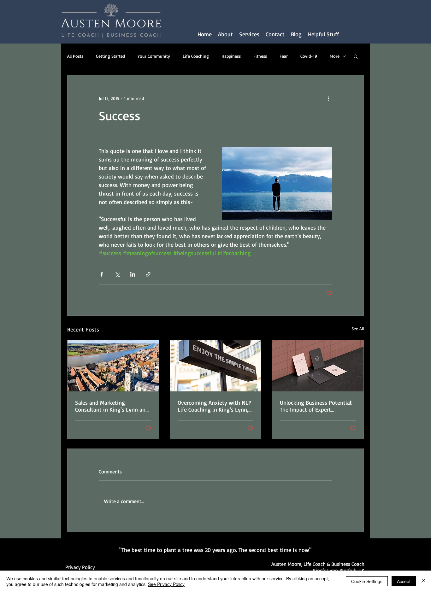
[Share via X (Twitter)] (117, 274)
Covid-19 (308, 56)
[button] (249, 34)
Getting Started (110, 56)
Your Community (154, 56)
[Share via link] (148, 274)
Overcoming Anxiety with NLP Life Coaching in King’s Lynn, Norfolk (214, 406)
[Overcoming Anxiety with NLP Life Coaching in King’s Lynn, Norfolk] (215, 365)
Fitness (260, 56)
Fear (284, 56)
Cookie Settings (366, 581)
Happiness (231, 56)
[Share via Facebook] (102, 274)
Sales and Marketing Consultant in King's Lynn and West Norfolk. (112, 406)
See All (357, 328)
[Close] (423, 581)
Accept (403, 581)
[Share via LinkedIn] (133, 274)
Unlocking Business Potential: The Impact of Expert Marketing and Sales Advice (316, 406)
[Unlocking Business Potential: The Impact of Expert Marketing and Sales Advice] (317, 365)
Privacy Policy (80, 567)
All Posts (75, 56)
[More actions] (328, 98)
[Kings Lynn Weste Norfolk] (113, 365)
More (334, 56)
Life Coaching (196, 56)
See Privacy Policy (166, 584)
